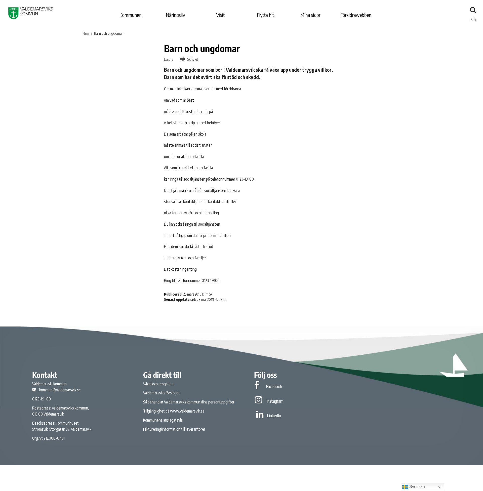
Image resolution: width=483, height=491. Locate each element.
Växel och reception (158, 383)
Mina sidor (310, 15)
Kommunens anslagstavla (163, 420)
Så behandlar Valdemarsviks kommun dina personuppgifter (188, 401)
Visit (220, 15)
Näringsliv (175, 15)
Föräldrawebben (356, 15)
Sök (473, 18)
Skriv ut (192, 59)
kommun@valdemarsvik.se (60, 389)
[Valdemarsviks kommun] (30, 13)
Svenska (416, 486)
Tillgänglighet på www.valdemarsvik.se (174, 411)
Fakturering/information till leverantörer (174, 429)
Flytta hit (265, 15)
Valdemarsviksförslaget (161, 392)
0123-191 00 (41, 398)
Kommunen (130, 15)
